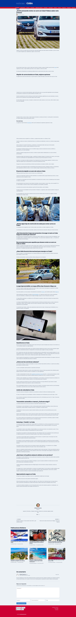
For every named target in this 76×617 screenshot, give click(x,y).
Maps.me (57, 291)
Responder (57, 574)
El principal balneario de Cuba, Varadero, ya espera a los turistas (18, 560)
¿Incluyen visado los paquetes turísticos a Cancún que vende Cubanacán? (36, 560)
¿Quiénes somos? (55, 607)
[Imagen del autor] (17, 14)
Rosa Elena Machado (34, 563)
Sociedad (45, 7)
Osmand (43, 291)
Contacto (56, 609)
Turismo (27, 7)
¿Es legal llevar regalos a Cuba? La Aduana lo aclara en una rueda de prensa (37, 542)
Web (47, 600)
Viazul (55, 67)
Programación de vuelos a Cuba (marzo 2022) (19, 542)
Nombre (18, 600)
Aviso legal (56, 608)
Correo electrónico (35, 600)
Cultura (59, 7)
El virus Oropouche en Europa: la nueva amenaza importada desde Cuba (56, 542)
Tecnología (51, 7)
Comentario (19, 588)
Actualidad (17, 7)
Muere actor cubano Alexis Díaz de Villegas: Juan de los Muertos (50, 520)
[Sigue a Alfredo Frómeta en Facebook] (37, 514)
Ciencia (55, 7)
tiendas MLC (22, 7)
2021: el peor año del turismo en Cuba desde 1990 (56, 560)
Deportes (69, 7)
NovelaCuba (29, 122)
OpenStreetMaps (36, 294)
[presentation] (19, 535)
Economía (32, 7)
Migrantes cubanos (39, 7)
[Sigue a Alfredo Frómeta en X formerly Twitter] (39, 514)
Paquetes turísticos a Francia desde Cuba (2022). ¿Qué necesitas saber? (26, 520)
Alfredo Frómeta (21, 14)
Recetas (73, 7)
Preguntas (64, 7)
